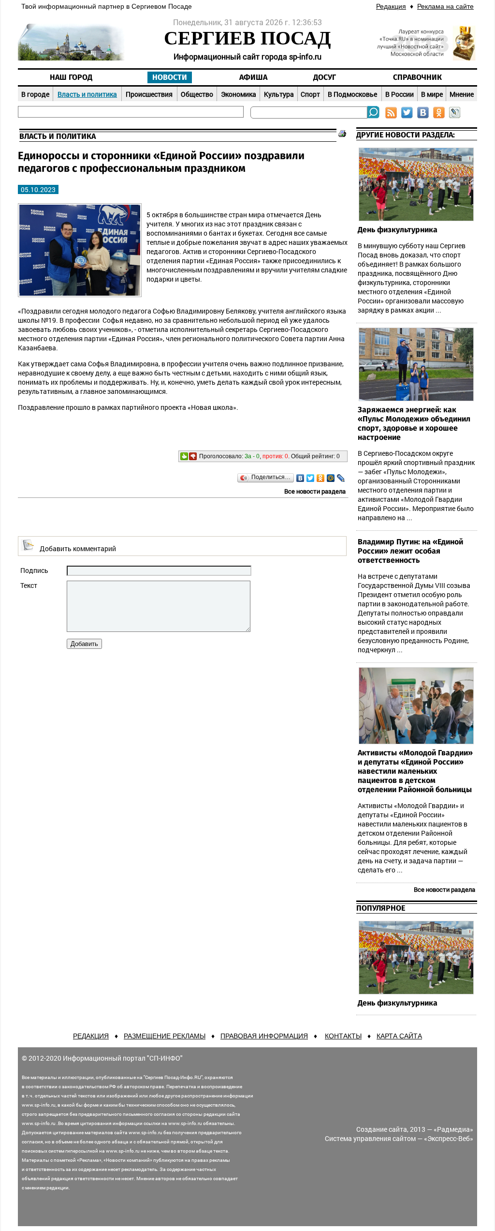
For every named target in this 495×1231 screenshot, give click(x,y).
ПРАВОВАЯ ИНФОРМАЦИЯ (264, 1036)
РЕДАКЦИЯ (91, 1036)
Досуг (324, 77)
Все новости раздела (315, 491)
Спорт (310, 94)
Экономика (238, 94)
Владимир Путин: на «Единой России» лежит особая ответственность (410, 551)
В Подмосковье (352, 94)
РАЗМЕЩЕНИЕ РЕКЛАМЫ (164, 1036)
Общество (197, 94)
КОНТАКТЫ (343, 1036)
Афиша (253, 77)
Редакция (391, 6)
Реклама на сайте (445, 6)
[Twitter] (311, 478)
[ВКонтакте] (300, 478)
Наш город (71, 77)
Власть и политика (87, 94)
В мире (432, 94)
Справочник (417, 77)
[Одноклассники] (321, 478)
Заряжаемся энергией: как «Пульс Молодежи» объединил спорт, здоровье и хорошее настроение (414, 423)
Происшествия (149, 94)
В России (399, 94)
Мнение (462, 94)
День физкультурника (397, 230)
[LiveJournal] (341, 478)
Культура (279, 94)
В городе (35, 94)
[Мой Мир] (331, 478)
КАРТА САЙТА (399, 1036)
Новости (169, 77)
